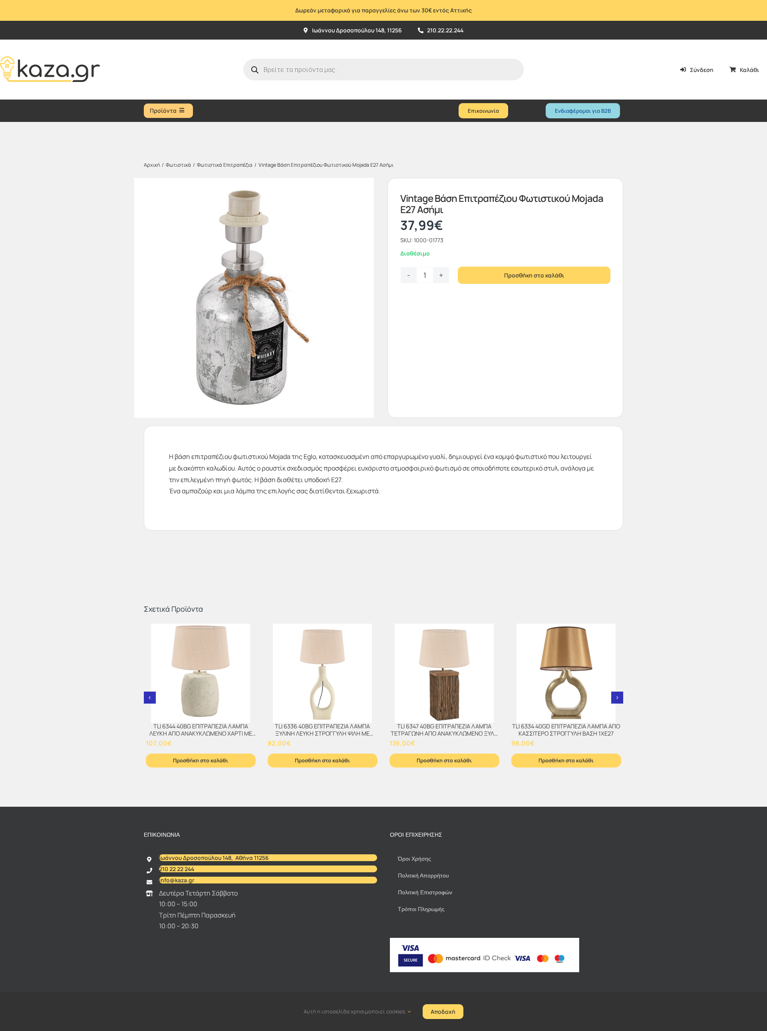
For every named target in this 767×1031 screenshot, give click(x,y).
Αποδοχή (443, 1011)
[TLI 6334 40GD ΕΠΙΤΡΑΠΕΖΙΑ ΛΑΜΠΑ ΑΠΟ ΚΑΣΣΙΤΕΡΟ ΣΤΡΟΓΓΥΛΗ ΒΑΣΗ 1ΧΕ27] (566, 673)
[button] (150, 698)
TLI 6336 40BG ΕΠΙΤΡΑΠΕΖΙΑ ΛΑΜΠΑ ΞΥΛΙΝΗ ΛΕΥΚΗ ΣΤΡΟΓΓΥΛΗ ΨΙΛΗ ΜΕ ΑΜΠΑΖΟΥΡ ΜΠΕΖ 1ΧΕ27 (322, 733)
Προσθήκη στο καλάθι (534, 275)
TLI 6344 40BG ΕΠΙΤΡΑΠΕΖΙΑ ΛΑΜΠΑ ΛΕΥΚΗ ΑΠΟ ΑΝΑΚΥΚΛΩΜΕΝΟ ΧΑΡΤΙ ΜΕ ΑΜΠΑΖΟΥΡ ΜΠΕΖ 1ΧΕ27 (200, 733)
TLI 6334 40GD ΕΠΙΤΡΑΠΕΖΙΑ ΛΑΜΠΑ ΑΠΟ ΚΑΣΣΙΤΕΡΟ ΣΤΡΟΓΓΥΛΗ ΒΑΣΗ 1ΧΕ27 (566, 730)
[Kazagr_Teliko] (50, 42)
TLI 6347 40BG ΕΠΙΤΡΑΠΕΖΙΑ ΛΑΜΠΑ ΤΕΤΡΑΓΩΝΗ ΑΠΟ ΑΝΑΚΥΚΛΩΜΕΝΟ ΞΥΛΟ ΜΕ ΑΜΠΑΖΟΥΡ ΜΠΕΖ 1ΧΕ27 (444, 733)
